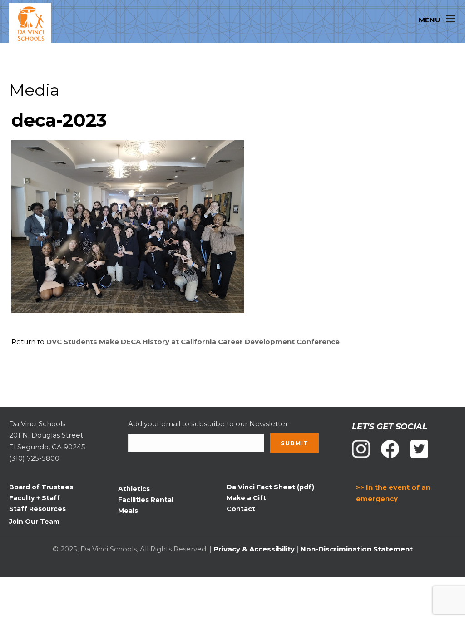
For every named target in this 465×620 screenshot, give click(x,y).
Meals (128, 511)
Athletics (134, 489)
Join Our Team (34, 521)
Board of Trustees (41, 487)
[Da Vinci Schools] (34, 24)
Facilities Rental (145, 500)
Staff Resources (37, 509)
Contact (241, 509)
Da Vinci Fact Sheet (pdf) (270, 487)
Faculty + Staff (34, 498)
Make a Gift (246, 498)
